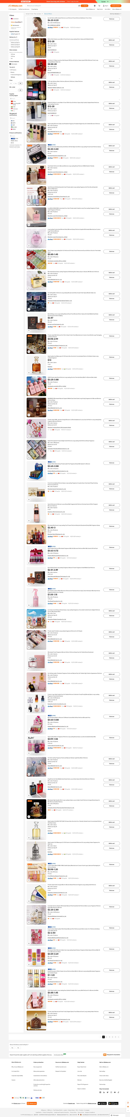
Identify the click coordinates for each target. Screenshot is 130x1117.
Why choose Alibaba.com (17, 1066)
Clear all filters (48, 13)
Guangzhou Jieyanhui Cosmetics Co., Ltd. (57, 892)
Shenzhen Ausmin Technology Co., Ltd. (57, 489)
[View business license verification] (78, 1114)
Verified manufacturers (61, 1066)
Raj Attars (50, 366)
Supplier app (71, 1103)
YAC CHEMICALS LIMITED (54, 25)
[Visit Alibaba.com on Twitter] (107, 1092)
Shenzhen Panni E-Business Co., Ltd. (56, 534)
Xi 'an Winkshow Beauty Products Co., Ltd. (57, 345)
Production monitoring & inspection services (42, 1085)
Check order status (103, 1075)
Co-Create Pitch (15, 1071)
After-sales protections (39, 1080)
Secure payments (38, 1066)
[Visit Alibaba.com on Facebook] (100, 1092)
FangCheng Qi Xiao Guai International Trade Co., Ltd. (60, 300)
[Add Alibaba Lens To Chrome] (32, 1103)
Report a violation (81, 1088)
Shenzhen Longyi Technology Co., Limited (57, 172)
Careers (13, 1080)
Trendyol (81, 1110)
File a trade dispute (81, 1075)
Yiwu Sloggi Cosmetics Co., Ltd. (55, 601)
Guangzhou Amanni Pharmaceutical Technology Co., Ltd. (61, 807)
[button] (79, 6)
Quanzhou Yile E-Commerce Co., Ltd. (56, 511)
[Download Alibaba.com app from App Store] (102, 1103)
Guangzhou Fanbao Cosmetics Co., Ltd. (57, 619)
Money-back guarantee (39, 1071)
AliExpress (43, 1110)
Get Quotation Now (59, 1054)
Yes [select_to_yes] (12, 1047)
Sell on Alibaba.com (103, 1066)
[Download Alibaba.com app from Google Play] (113, 1103)
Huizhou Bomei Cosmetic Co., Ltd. (56, 745)
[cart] (99, 6)
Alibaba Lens (17, 1103)
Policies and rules (38, 1090)
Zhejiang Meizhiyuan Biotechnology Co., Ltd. (58, 471)
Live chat (79, 1071)
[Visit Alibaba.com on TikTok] (118, 1092)
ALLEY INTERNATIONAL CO (54, 72)
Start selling (102, 1071)
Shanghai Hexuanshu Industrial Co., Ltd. (57, 155)
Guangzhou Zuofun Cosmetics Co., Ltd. (57, 703)
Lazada (65, 1110)
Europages (86, 1110)
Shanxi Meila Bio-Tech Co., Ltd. (55, 131)
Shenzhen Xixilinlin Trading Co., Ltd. (56, 87)
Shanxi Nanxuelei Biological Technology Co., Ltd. (59, 576)
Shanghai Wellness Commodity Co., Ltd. (57, 916)
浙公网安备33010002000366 (90, 1114)
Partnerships (102, 1084)
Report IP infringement (82, 1084)
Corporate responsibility (17, 1075)
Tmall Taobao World (57, 1110)
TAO (77, 1110)
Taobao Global (71, 1110)
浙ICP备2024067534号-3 (103, 1114)
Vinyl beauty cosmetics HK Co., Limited (57, 261)
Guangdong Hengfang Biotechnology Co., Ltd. (58, 448)
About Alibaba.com (16, 1062)
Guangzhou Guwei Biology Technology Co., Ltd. (59, 196)
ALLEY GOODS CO (52, 49)
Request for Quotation (61, 1071)
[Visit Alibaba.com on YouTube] (115, 1092)
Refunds (79, 1080)
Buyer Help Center (81, 1066)
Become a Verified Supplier (105, 1080)
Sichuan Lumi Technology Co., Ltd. (56, 324)
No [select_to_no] (18, 1047)
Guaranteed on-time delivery (40, 1075)
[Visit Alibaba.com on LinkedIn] (104, 1092)
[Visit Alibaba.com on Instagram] (111, 1092)
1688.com (49, 1110)
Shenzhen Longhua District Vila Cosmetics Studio (59, 427)
